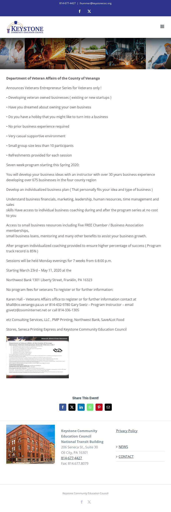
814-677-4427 (71, 458)
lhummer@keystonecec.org (96, 3)
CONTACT (126, 456)
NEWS (123, 446)
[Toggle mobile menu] (162, 26)
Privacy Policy (126, 431)
